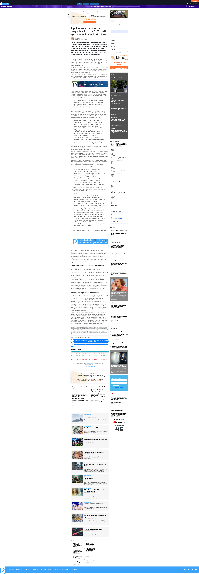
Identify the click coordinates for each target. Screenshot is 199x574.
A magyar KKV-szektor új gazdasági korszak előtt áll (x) (118, 366)
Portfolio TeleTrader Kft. (90, 363)
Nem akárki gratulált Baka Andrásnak (77, 557)
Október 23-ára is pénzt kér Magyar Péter (98, 401)
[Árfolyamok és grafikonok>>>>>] (89, 241)
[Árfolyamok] (89, 84)
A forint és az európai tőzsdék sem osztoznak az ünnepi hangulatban (95, 490)
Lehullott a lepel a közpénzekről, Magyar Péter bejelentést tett (77, 562)
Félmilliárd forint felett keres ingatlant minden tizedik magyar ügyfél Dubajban (121, 144)
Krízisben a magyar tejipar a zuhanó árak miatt (119, 230)
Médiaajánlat (19, 569)
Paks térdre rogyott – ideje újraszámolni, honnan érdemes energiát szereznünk (77, 545)
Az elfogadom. (117, 385)
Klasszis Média (74, 569)
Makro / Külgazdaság (114, 117)
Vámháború (79, 3)
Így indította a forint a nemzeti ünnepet (93, 503)
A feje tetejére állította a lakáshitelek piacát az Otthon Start (80, 387)
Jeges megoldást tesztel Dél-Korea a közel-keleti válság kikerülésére (79, 408)
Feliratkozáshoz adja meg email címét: (117, 378)
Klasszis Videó (86, 3)
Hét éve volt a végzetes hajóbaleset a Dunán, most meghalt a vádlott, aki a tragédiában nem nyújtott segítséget (119, 254)
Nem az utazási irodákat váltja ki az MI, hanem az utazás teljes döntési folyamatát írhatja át (119, 260)
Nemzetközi (113, 106)
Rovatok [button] (108, 3)
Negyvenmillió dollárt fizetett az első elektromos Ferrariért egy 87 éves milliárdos (121, 158)
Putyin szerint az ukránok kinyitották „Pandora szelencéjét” (80, 401)
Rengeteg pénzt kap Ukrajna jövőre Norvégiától (78, 390)
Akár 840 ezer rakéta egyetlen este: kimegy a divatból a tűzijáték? (121, 181)
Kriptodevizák (98, 344)
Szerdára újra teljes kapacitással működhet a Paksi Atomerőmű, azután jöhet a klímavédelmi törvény (119, 306)
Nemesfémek (103, 344)
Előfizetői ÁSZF (57, 569)
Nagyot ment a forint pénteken (91, 427)
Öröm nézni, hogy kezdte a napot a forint (94, 452)
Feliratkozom (119, 387)
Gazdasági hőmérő (7, 6)
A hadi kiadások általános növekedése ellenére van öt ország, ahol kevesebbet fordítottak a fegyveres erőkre (118, 246)
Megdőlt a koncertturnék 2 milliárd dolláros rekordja (118, 234)
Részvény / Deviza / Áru (76, 25)
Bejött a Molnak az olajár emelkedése (93, 529)
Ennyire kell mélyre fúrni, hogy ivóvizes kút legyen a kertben (90, 560)
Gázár (94, 344)
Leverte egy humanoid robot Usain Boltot (98, 389)
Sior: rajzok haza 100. (114, 320)
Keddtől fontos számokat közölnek (117, 410)
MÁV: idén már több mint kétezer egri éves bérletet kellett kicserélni (118, 324)
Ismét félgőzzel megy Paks (115, 242)
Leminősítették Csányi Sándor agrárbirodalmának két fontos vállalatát (121, 171)
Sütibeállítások (65, 569)
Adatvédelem (36, 569)
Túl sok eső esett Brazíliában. (116, 103)
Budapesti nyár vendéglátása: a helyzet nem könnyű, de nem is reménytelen (119, 264)
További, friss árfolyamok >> (90, 366)
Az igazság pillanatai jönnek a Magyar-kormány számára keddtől (98, 400)
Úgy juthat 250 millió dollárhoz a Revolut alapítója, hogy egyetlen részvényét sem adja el (121, 192)
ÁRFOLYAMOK (195, 1)
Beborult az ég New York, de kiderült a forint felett (95, 465)
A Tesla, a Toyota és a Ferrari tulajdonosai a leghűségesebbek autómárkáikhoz (118, 238)
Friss (101, 3)
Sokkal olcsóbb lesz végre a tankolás (90, 555)
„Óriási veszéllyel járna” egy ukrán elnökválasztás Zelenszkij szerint (119, 131)
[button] (187, 4)
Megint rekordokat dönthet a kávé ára (78, 398)
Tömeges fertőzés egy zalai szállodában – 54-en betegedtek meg (119, 268)
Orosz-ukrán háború (118, 11)
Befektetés (104, 3)
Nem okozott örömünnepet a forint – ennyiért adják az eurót (95, 516)
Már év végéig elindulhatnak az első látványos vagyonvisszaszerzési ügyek (119, 317)
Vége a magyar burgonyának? (116, 402)
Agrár (112, 98)
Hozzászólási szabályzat (46, 569)
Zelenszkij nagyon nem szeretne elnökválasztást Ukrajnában (97, 391)
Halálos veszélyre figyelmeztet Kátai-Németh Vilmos (99, 387)
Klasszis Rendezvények (94, 3)
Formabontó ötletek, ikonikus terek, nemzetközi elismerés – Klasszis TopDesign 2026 (119, 273)
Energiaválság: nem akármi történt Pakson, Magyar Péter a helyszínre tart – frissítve (120, 347)
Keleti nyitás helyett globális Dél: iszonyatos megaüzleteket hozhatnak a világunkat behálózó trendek (99, 394)
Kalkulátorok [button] (113, 3)
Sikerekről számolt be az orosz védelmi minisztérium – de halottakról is (79, 404)
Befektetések (84, 344)
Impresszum (11, 569)
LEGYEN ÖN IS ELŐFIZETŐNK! (89, 374)
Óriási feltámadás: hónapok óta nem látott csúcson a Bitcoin (94, 477)
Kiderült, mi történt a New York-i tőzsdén (94, 416)
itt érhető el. (87, 337)
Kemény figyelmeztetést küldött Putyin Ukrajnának (98, 397)
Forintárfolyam (90, 344)
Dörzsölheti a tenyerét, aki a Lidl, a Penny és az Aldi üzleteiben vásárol (90, 549)
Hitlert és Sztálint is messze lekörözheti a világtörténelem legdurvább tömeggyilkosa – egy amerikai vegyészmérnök (119, 414)
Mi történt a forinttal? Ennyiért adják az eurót (90, 544)
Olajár (107, 344)
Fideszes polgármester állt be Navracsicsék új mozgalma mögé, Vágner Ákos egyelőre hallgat (119, 312)
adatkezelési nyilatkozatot (116, 385)
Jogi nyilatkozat (27, 569)
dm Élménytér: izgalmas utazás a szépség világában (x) (119, 293)
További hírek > (114, 205)
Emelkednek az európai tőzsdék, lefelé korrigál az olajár (95, 440)
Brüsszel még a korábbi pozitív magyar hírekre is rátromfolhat (77, 551)
